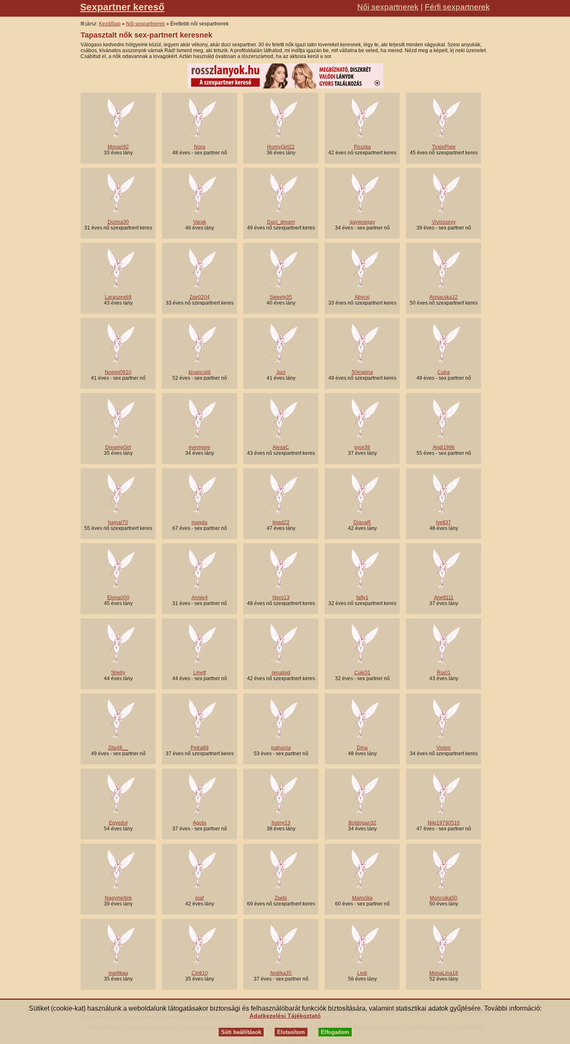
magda (199, 522)
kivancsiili (200, 372)
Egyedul (118, 823)
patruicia (281, 748)
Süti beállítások (241, 1032)
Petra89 (200, 748)
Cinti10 (200, 973)
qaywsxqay (362, 222)
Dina (362, 748)
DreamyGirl (118, 447)
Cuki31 (362, 673)
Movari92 (118, 147)
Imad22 (281, 522)
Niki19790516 (444, 823)
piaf (199, 898)
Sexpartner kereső (122, 7)
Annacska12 (443, 297)
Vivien (443, 748)
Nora (199, 147)
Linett (199, 673)
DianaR (362, 522)
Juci (280, 372)
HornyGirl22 (281, 147)
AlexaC (280, 447)
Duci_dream (281, 222)
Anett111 (444, 597)
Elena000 (118, 597)
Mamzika (362, 898)
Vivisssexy (444, 222)
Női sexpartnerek (388, 7)
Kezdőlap (110, 24)
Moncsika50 (443, 898)
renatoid (281, 673)
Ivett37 (443, 522)
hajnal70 (118, 522)
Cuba (443, 372)
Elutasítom (291, 1032)
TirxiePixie (444, 147)
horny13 (281, 823)
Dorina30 (118, 222)
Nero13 (281, 597)
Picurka (362, 147)
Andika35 (281, 973)
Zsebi (281, 898)
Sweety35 (281, 297)
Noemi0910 (118, 372)
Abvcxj (362, 297)
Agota (199, 823)
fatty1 (362, 597)
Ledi (362, 973)
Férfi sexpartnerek (457, 7)
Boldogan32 (362, 823)
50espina (362, 372)
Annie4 (200, 597)
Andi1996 (444, 447)
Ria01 (444, 673)
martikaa (118, 973)
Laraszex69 (118, 297)
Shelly (118, 673)
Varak (199, 222)
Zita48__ (118, 748)
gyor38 (362, 447)
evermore (199, 447)
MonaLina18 (443, 973)
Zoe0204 (199, 297)
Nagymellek (118, 898)
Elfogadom (335, 1032)
